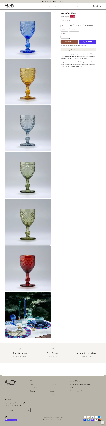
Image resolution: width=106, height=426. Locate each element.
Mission (52, 394)
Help (31, 381)
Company (53, 381)
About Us (53, 385)
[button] (27, 6)
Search (32, 385)
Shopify (61, 417)
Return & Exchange (35, 388)
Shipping (32, 391)
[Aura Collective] (12, 6)
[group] (53, 1)
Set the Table (54, 388)
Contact (52, 391)
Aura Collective (49, 417)
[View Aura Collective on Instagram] (6, 416)
